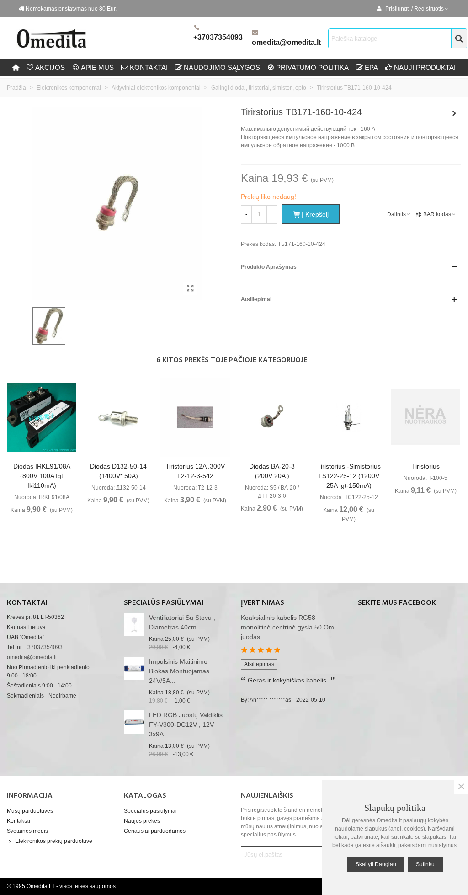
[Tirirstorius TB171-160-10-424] (190, 288)
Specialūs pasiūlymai (163, 602)
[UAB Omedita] (103, 38)
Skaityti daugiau (376, 864)
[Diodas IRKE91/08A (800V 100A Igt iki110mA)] (41, 417)
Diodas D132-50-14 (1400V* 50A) (118, 471)
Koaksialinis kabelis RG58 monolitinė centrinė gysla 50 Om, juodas (288, 627)
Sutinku (425, 864)
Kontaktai (18, 821)
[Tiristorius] (425, 417)
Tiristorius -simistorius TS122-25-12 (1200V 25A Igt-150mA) (349, 476)
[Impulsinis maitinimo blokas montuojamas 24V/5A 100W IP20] (134, 668)
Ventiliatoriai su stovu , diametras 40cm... (182, 622)
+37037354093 (218, 37)
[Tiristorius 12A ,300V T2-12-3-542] (195, 417)
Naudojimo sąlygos (222, 67)
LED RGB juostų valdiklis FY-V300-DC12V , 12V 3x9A (186, 724)
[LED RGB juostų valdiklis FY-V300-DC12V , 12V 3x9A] (134, 722)
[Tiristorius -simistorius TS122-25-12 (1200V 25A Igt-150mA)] (348, 417)
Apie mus (97, 67)
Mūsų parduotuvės (30, 811)
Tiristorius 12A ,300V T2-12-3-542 (195, 471)
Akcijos (50, 67)
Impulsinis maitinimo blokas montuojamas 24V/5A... (179, 671)
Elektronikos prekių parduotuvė (53, 841)
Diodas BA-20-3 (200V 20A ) (272, 471)
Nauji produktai (425, 67)
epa (371, 67)
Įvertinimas (262, 602)
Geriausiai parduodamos (155, 831)
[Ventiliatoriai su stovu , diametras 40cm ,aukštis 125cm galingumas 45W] (134, 624)
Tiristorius (426, 466)
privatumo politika (312, 67)
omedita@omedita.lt (286, 42)
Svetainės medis (27, 831)
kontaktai (149, 67)
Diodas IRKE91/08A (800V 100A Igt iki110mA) (41, 476)
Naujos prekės (142, 821)
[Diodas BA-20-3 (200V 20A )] (272, 417)
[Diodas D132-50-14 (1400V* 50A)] (118, 417)
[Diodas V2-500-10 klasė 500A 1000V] (454, 113)
